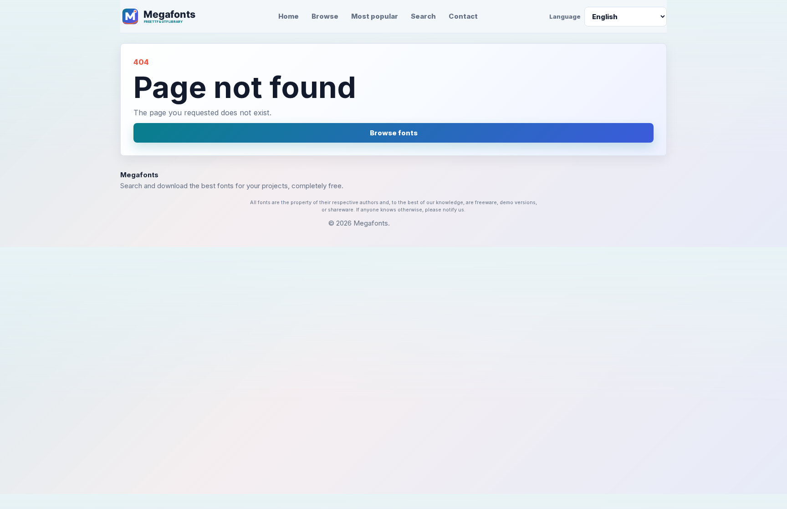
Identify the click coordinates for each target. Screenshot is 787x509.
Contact (463, 16)
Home (288, 16)
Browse (325, 16)
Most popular (374, 16)
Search (423, 16)
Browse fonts (394, 133)
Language (565, 16)
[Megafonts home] (163, 16)
